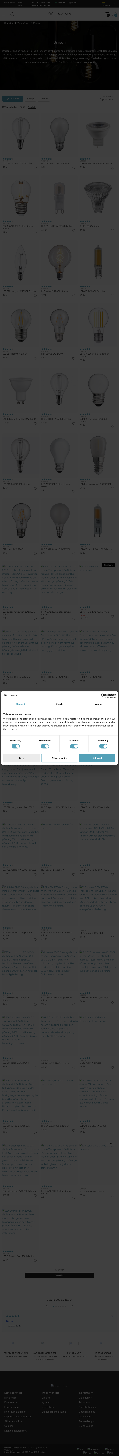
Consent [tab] (20, 704)
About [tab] (98, 704)
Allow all (97, 758)
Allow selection (59, 758)
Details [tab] (59, 704)
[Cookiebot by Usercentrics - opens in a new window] (103, 695)
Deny (21, 758)
